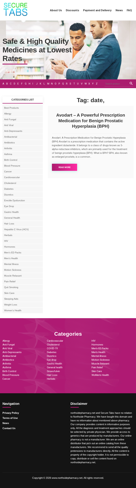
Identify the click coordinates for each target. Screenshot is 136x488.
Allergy (7, 113)
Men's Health (98, 352)
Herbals (8, 235)
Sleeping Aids (11, 298)
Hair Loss (9, 223)
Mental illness (99, 356)
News (119, 10)
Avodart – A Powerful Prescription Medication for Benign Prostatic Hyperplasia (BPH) (90, 121)
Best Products (11, 107)
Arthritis (8, 148)
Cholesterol (10, 183)
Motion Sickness (12, 270)
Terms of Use (10, 418)
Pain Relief (9, 281)
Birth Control (10, 160)
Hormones (9, 246)
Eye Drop (9, 206)
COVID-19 (52, 348)
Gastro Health (11, 212)
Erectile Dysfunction (14, 200)
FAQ (129, 10)
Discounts (72, 10)
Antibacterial (10, 136)
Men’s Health (11, 258)
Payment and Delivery (97, 10)
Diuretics (8, 194)
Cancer (8, 171)
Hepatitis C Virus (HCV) (16, 229)
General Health (12, 217)
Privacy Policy (10, 412)
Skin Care (9, 293)
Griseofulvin (53, 371)
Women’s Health (12, 310)
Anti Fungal (10, 119)
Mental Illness (11, 264)
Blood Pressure (12, 165)
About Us (56, 10)
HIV (6, 241)
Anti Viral (8, 125)
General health (55, 367)
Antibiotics (9, 142)
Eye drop (51, 359)
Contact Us (8, 428)
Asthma (8, 154)
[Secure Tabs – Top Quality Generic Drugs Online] (15, 16)
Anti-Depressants (13, 131)
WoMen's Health (100, 375)
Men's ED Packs (100, 348)
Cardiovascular (12, 177)
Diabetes (8, 189)
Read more (64, 167)
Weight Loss (10, 304)
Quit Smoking (11, 287)
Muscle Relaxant (13, 275)
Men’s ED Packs (12, 252)
